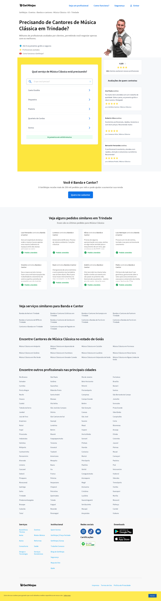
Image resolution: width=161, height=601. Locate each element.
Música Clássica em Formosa (123, 346)
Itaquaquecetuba (56, 438)
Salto (21, 491)
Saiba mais (67, 595)
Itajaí (21, 430)
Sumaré (84, 438)
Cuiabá (21, 403)
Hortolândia (86, 434)
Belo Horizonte (87, 381)
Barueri (115, 386)
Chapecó (53, 487)
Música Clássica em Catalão (92, 346)
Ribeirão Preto (55, 390)
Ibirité (84, 469)
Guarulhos (54, 386)
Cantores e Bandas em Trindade (31, 326)
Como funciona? (101, 5)
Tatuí (21, 513)
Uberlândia (117, 412)
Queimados (54, 496)
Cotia (115, 421)
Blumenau (116, 425)
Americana (54, 456)
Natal (21, 425)
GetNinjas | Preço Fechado (60, 535)
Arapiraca (22, 421)
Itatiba (115, 487)
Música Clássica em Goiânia (29, 353)
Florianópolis (87, 390)
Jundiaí (22, 412)
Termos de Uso (106, 585)
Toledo (53, 500)
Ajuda (53, 568)
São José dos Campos (58, 408)
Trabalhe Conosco (57, 546)
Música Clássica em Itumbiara (61, 353)
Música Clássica (59, 12)
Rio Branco (23, 377)
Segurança (119, 5)
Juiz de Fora (23, 416)
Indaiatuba (23, 438)
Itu (51, 469)
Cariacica (85, 452)
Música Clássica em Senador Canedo (63, 357)
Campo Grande (87, 399)
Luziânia (85, 496)
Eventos (32, 12)
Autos (21, 541)
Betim (52, 430)
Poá (114, 465)
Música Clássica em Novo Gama (124, 353)
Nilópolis (22, 447)
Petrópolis (86, 460)
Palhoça (116, 504)
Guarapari (116, 491)
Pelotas (53, 478)
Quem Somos (56, 530)
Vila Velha (54, 403)
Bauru (52, 465)
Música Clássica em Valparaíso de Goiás (96, 357)
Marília (115, 496)
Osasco (22, 399)
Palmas (115, 447)
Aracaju (115, 430)
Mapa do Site (55, 563)
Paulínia (85, 465)
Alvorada (22, 460)
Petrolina (54, 491)
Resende (53, 509)
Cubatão (22, 509)
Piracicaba (23, 434)
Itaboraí (116, 474)
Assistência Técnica (23, 531)
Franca (52, 474)
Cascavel (22, 469)
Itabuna (116, 513)
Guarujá (53, 421)
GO (68, 12)
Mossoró (116, 500)
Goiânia (53, 381)
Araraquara (86, 478)
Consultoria (23, 546)
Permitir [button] (152, 596)
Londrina (53, 425)
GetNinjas (23, 12)
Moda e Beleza (39, 535)
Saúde (36, 546)
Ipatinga (22, 487)
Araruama (85, 487)
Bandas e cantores (44, 12)
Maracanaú (23, 482)
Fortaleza (116, 377)
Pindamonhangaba (26, 500)
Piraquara (22, 478)
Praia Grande (117, 408)
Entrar (136, 5)
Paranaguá (54, 513)
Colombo (116, 438)
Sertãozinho (86, 504)
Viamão (84, 447)
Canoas (84, 412)
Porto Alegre (24, 390)
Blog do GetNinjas (57, 552)
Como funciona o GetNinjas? (33, 53)
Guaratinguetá (87, 500)
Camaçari (116, 456)
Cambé (115, 509)
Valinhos (22, 443)
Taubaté (53, 452)
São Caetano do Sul (57, 416)
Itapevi (84, 430)
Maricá (84, 456)
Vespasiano (54, 482)
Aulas (21, 535)
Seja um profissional (78, 5)
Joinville (116, 399)
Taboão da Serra (25, 408)
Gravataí (53, 447)
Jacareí (115, 443)
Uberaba (116, 478)
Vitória (52, 412)
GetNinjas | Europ (57, 541)
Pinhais (84, 443)
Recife (21, 394)
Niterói (84, 386)
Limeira (22, 465)
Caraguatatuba (87, 474)
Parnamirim (23, 456)
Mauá (84, 425)
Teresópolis (117, 482)
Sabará (21, 474)
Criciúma (85, 491)
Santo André (55, 394)
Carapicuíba (117, 416)
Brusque (22, 504)
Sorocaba (116, 403)
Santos (115, 390)
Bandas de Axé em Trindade (29, 313)
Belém (84, 403)
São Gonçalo (86, 408)
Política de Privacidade (122, 585)
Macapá (84, 509)
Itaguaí (53, 504)
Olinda (115, 434)
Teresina (53, 443)
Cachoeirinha (24, 452)
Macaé (115, 452)
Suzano (84, 421)
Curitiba (22, 386)
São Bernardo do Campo (122, 394)
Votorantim (117, 469)
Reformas (38, 541)
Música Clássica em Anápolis (29, 346)
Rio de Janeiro (87, 377)
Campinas (85, 394)
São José (85, 416)
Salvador (22, 381)
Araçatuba (85, 513)
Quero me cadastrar (80, 194)
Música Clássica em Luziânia (92, 353)
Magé (84, 482)
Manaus (53, 399)
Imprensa (95, 585)
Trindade (75, 12)
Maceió (53, 434)
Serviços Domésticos (38, 553)
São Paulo (54, 377)
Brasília (116, 381)
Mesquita (53, 460)
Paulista (116, 460)
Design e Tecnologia (23, 553)
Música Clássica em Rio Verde (30, 357)
